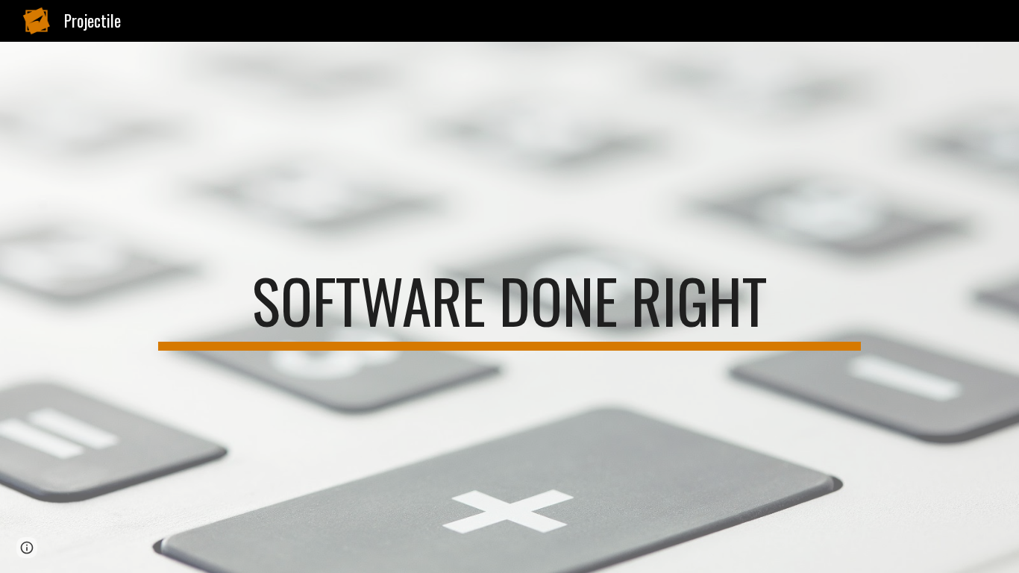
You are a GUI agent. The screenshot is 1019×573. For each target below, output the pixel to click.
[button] (26, 547)
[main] (509, 307)
